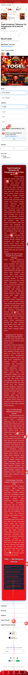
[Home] (10, 9)
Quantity (3, 144)
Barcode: (10, 30)
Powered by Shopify (19, 666)
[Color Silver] (13, 54)
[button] (2, 9)
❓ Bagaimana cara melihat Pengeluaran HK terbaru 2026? (12, 576)
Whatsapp (19, 673)
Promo (3, 673)
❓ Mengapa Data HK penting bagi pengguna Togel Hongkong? (13, 581)
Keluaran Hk (7, 261)
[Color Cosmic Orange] (2, 54)
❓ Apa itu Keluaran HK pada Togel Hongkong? (13, 567)
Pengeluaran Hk (19, 343)
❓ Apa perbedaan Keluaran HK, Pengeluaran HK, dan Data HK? (12, 572)
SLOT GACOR (6, 92)
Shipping (8, 40)
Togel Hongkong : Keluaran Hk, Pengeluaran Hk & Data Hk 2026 (14, 2)
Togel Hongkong (9, 176)
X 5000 (4, 107)
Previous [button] (1, 1)
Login (8, 673)
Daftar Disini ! (18, 2)
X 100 (3, 112)
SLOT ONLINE (6, 98)
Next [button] (26, 1)
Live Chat (25, 673)
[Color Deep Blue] (8, 54)
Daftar (14, 673)
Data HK (6, 415)
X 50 (3, 117)
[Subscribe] (22, 651)
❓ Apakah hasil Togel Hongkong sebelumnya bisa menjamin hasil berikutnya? (13, 586)
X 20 (3, 121)
